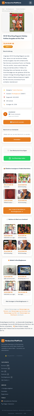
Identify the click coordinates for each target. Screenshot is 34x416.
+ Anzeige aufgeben (7, 388)
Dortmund (5, 368)
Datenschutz (19, 413)
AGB (25, 413)
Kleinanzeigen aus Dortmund (19, 311)
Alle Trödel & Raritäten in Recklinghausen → (17, 210)
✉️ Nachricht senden (17, 122)
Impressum (11, 413)
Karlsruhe (4, 374)
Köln (3, 371)
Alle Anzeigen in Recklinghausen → (17, 301)
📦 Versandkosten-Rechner (9, 401)
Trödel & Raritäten (17, 90)
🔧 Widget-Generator (7, 404)
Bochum (5, 365)
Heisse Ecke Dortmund (14, 328)
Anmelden (17, 139)
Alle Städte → (5, 380)
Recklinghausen (16, 93)
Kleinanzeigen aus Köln (10, 313)
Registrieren (4, 394)
